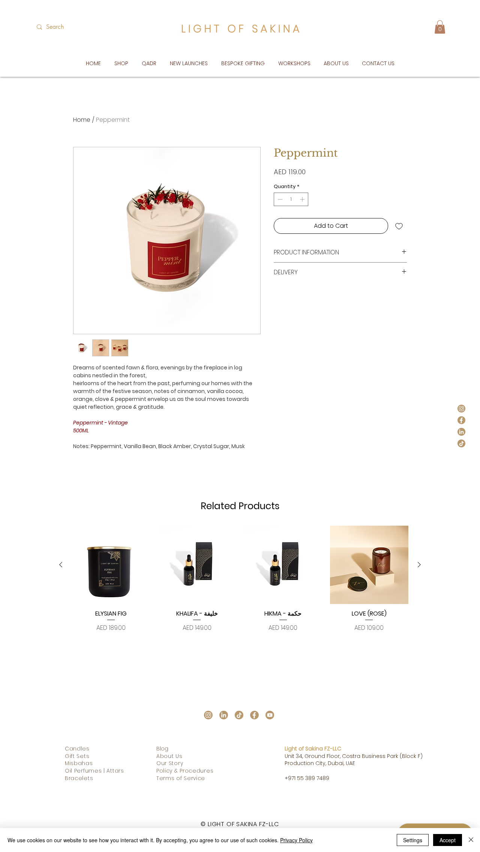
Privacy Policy (296, 840)
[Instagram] (461, 409)
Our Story (169, 763)
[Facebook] (461, 420)
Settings (412, 840)
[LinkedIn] (223, 715)
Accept (448, 840)
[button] (440, 27)
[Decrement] (279, 199)
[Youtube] (270, 715)
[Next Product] (419, 564)
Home (81, 119)
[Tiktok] (239, 715)
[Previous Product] (60, 564)
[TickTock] (461, 443)
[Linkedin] (461, 432)
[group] (240, 582)
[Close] (471, 840)
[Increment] (303, 199)
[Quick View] (111, 565)
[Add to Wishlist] (399, 226)
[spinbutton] (291, 199)
